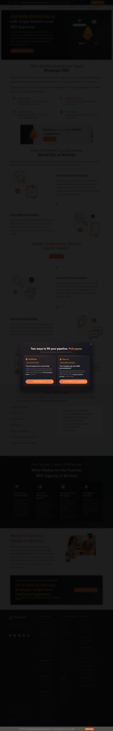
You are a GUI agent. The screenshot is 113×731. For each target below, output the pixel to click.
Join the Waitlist (73, 381)
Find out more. (80, 729)
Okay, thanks (89, 729)
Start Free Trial (39, 381)
